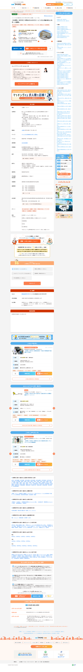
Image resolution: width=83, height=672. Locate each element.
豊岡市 (47, 481)
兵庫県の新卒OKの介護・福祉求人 (64, 134)
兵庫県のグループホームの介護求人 (64, 70)
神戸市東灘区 (17, 480)
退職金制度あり (27, 558)
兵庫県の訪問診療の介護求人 (62, 76)
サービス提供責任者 (46, 493)
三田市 (36, 482)
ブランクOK (43, 555)
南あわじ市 (14, 483)
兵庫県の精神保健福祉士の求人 (63, 36)
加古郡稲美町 (47, 483)
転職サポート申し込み (41, 646)
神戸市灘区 (22, 480)
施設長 (62, 631)
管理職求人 (15, 555)
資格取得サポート (49, 555)
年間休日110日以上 (28, 555)
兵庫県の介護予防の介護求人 (62, 84)
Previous (38, 41)
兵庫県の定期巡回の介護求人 (62, 77)
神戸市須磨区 (38, 480)
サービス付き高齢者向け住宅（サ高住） (30, 134)
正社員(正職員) (25, 142)
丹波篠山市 (44, 482)
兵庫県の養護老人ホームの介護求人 (64, 82)
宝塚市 (20, 482)
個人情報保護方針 (46, 661)
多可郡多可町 (41, 483)
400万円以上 (29, 545)
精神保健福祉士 (19, 503)
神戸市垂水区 (44, 480)
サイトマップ (26, 642)
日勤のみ (38, 555)
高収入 (23, 555)
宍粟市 (24, 483)
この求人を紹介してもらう (29, 241)
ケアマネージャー (30, 493)
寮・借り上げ (29, 554)
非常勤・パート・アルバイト (31, 510)
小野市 (33, 482)
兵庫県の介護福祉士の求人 (62, 26)
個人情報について (49, 642)
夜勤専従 (13, 554)
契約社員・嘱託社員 (21, 510)
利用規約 (41, 642)
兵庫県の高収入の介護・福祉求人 (63, 111)
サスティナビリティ (30, 661)
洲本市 (35, 481)
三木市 (24, 482)
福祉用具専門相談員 (24, 494)
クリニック (16, 517)
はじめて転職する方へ (64, 176)
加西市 (39, 482)
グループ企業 (39, 661)
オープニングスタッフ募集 (44, 554)
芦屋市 (38, 481)
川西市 (30, 482)
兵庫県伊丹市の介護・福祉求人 (63, 20)
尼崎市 (25, 481)
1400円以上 (28, 536)
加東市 (27, 483)
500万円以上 (35, 545)
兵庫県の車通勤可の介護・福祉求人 (64, 94)
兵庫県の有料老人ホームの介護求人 (64, 58)
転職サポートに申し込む (54, 4)
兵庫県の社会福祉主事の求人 (62, 32)
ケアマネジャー (39, 631)
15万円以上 (14, 541)
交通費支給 (21, 558)
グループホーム (39, 526)
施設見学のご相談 (17, 48)
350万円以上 (24, 545)
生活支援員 (31, 494)
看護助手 (25, 493)
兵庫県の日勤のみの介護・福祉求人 (64, 117)
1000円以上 (18, 536)
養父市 (47, 482)
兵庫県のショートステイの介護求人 (64, 81)
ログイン (68, 4)
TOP (14, 7)
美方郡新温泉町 (16, 486)
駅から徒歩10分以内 (19, 554)
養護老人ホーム (42, 527)
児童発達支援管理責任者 (28, 633)
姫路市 (22, 481)
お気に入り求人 (59, 7)
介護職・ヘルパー (15, 493)
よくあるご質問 (35, 642)
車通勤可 (25, 554)
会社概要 (20, 661)
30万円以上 (28, 541)
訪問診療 (16, 527)
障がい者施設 (44, 526)
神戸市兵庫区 (27, 480)
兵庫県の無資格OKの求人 (62, 37)
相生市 (44, 481)
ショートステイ (35, 527)
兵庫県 (20, 33)
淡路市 (20, 483)
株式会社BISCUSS (49, 15)
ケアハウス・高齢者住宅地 (27, 527)
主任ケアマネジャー (38, 493)
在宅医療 (25, 517)
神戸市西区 (18, 481)
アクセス (24, 661)
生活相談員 (21, 493)
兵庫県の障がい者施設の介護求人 (63, 72)
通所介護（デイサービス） (22, 526)
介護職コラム (57, 642)
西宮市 (32, 481)
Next (52, 41)
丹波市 (51, 482)
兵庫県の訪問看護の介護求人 (62, 74)
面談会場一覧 (36, 7)
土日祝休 (34, 555)
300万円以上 (19, 545)
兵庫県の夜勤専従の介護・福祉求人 (64, 90)
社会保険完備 (16, 558)
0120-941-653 (33, 605)
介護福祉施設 (21, 517)
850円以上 (13, 536)
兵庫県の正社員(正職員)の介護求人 (64, 43)
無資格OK (24, 503)
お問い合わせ (65, 642)
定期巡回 (20, 527)
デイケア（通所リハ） (31, 526)
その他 (29, 517)
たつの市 (30, 483)
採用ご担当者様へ (18, 642)
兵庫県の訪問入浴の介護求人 (62, 73)
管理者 (35, 494)
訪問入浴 (49, 526)
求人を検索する (48, 7)
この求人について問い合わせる (35, 48)
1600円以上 (33, 536)
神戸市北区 (49, 480)
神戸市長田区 (33, 480)
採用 (36, 661)
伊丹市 (41, 481)
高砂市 (27, 482)
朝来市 (17, 483)
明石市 (28, 481)
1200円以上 (23, 536)
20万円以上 (18, 541)
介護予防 (47, 527)
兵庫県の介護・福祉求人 (62, 19)
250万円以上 (14, 545)
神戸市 (13, 480)
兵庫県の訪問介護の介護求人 (62, 54)
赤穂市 (14, 482)
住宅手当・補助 (36, 554)
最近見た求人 (70, 7)
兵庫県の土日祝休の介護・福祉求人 (64, 115)
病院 (12, 517)
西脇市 (17, 482)
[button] (32, 283)
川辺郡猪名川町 (35, 483)
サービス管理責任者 (16, 494)
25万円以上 (23, 541)
